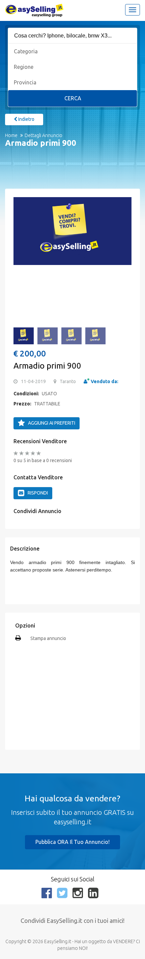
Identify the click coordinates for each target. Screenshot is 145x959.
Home (11, 135)
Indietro (25, 119)
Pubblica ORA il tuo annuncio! (72, 842)
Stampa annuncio (48, 638)
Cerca (72, 98)
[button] (21, 235)
